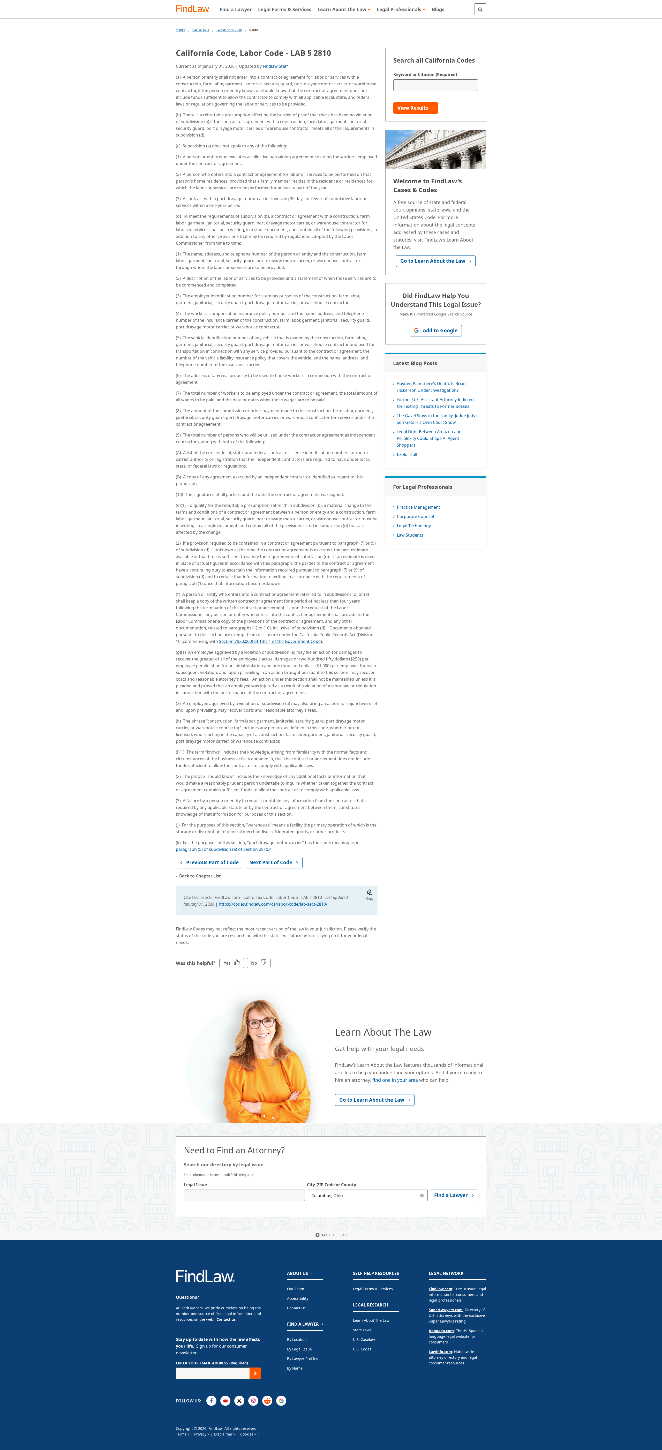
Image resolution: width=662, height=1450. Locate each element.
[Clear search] (422, 1195)
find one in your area (395, 1080)
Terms (181, 1434)
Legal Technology (414, 526)
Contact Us (296, 1307)
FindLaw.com (440, 1288)
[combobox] (244, 1195)
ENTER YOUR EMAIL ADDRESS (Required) (212, 1363)
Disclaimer (223, 1434)
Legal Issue (195, 1185)
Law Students (410, 535)
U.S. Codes (362, 1349)
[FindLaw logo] (195, 9)
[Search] (480, 9)
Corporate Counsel (415, 516)
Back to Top (334, 1235)
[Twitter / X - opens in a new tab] (239, 1401)
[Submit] (255, 1373)
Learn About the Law (371, 1320)
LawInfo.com (440, 1351)
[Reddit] (267, 1401)
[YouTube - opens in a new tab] (225, 1401)
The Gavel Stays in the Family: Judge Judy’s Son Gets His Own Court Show (437, 419)
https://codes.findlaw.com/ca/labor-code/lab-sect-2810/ (273, 904)
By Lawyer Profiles (302, 1358)
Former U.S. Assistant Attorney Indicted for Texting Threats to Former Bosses (435, 403)
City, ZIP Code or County (331, 1185)
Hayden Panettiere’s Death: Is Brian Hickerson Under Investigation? (431, 387)
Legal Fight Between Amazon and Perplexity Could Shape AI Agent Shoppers (429, 438)
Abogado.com (441, 1330)
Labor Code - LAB (229, 30)
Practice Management (418, 507)
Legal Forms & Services (373, 1288)
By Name (295, 1368)
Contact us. (226, 1319)
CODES (180, 30)
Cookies (246, 1434)
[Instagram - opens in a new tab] (253, 1401)
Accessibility (297, 1298)
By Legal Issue (299, 1349)
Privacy (200, 1434)
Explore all (407, 454)
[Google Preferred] (281, 1401)
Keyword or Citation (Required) (425, 74)
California (200, 30)
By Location (297, 1339)
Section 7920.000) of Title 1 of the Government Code (270, 641)
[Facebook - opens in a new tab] (211, 1401)
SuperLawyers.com (446, 1309)
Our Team (295, 1288)
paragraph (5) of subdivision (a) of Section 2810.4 (224, 849)
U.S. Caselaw (364, 1339)
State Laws (362, 1329)
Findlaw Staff (275, 66)
